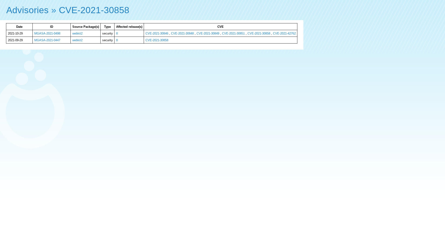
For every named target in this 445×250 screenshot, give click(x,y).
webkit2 (77, 33)
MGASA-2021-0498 (47, 33)
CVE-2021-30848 (182, 33)
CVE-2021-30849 (208, 33)
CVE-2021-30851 (233, 33)
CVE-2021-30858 (94, 10)
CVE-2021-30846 (157, 33)
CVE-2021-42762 (284, 33)
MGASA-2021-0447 (47, 40)
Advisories (27, 10)
